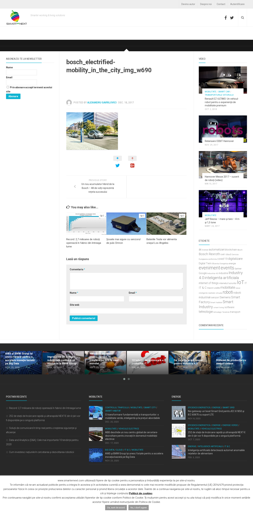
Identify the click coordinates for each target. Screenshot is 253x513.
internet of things (209, 283)
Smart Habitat (113, 411)
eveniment (209, 268)
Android (205, 250)
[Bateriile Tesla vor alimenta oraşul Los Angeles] (166, 223)
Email (133, 292)
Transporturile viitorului (219, 95)
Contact (221, 4)
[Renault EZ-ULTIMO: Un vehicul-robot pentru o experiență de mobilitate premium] (223, 80)
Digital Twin (205, 263)
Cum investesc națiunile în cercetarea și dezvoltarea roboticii (41, 452)
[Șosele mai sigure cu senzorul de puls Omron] (126, 223)
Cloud (119, 450)
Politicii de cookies (140, 493)
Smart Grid (229, 407)
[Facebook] (226, 18)
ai (200, 249)
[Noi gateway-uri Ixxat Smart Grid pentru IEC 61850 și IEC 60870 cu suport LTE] (179, 413)
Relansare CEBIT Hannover (219, 141)
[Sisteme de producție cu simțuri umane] (232, 362)
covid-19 (222, 258)
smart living (218, 307)
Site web (74, 304)
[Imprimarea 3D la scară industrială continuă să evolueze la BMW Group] (63, 362)
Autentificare (237, 4)
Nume (74, 292)
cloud (228, 254)
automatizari (216, 249)
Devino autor (188, 4)
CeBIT (222, 254)
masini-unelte (213, 288)
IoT (240, 282)
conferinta (212, 259)
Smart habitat (216, 302)
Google (203, 273)
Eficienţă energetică (199, 407)
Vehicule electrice (129, 429)
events (227, 268)
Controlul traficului (117, 407)
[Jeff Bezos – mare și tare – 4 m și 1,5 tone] (223, 203)
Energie (216, 407)
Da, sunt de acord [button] (116, 507)
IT (246, 283)
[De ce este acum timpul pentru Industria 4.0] (189, 362)
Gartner (238, 268)
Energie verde (230, 425)
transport (235, 312)
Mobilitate (210, 91)
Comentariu (77, 269)
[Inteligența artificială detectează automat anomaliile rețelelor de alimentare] (179, 452)
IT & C (203, 287)
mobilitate (227, 287)
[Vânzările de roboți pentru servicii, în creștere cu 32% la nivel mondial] (105, 362)
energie (232, 263)
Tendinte (226, 312)
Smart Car (224, 91)
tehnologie (206, 311)
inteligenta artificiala (222, 277)
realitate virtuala (215, 293)
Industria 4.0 (212, 273)
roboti (228, 292)
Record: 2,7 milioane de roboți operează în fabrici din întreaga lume (83, 243)
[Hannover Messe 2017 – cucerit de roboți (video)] (223, 164)
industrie (223, 273)
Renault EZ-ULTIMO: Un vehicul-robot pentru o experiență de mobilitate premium (222, 102)
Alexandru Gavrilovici (102, 102)
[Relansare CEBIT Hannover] (223, 129)
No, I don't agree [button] (138, 507)
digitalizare (235, 258)
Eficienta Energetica (220, 264)
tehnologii (217, 312)
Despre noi (206, 4)
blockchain (231, 249)
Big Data (109, 450)
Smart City (150, 407)
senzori (215, 297)
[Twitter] (232, 18)
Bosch (240, 250)
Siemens (225, 297)
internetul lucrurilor (227, 283)
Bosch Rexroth (209, 254)
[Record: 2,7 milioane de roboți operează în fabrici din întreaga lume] (86, 223)
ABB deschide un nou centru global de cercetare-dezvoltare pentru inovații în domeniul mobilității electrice (131, 435)
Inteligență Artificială (210, 446)
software (229, 307)
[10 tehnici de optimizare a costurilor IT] (147, 362)
